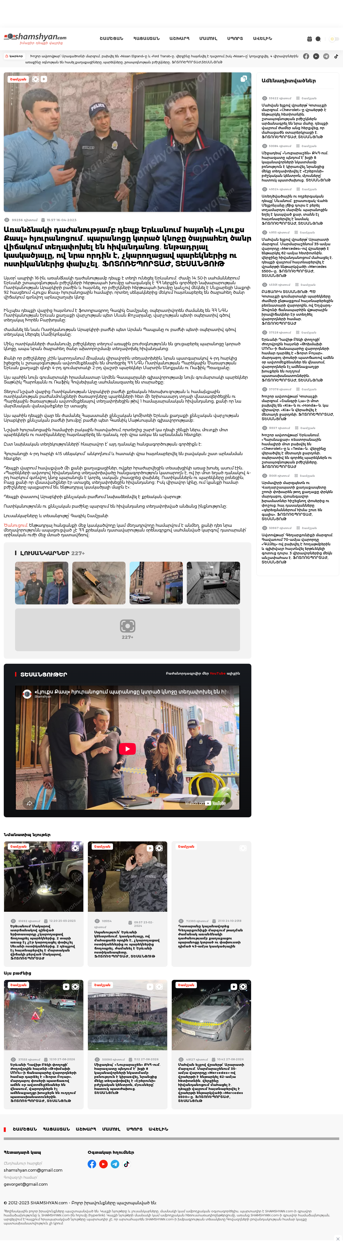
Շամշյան (18, 79)
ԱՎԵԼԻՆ (262, 38)
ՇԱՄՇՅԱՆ (111, 38)
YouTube (218, 673)
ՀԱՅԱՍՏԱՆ (146, 38)
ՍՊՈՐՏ (235, 38)
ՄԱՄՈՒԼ (208, 38)
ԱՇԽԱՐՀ (179, 38)
